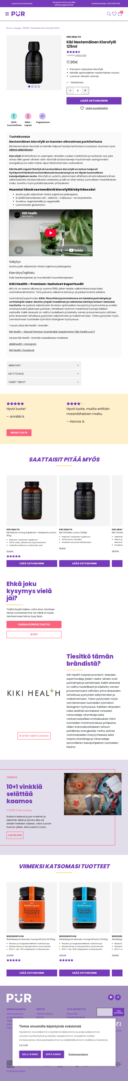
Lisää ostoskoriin (94, 101)
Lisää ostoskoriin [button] (32, 563)
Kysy (34, 634)
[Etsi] (109, 14)
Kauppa (17, 28)
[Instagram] (117, 997)
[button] (34, 62)
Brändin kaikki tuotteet (34, 736)
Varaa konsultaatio (34, 624)
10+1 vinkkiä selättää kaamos (24, 794)
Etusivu (9, 28)
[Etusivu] (10, 14)
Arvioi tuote (81, 55)
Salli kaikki (30, 1054)
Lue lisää (23, 1045)
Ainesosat (14, 365)
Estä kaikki (53, 1054)
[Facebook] (111, 997)
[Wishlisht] (114, 13)
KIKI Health (73, 37)
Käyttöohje (16, 373)
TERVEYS (26, 28)
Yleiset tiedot (17, 382)
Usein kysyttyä (14, 1013)
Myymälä (72, 1013)
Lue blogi (15, 835)
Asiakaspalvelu (14, 1017)
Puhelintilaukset (76, 1017)
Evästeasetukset (16, 1071)
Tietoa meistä (44, 1013)
